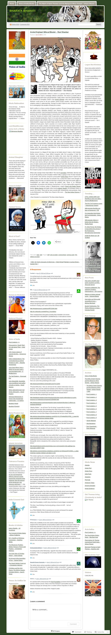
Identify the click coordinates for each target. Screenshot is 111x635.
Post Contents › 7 (92, 412)
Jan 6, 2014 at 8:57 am (42, 578)
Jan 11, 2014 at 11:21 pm (40, 289)
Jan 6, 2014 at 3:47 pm (53, 562)
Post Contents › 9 (92, 417)
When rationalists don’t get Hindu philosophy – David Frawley (16, 392)
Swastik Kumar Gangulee (37, 562)
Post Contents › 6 (92, 409)
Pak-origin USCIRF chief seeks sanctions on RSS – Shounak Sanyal (92, 282)
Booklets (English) (14, 406)
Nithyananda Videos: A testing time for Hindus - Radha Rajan (92, 222)
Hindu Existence (90, 488)
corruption (63, 173)
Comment (73, 624)
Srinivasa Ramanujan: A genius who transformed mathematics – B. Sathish (16, 398)
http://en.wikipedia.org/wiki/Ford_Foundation (43, 311)
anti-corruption (54, 254)
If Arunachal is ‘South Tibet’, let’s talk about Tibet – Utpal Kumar (17, 347)
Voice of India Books (26, 4)
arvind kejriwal (62, 254)
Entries (15, 24)
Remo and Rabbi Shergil (73, 186)
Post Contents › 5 (92, 406)
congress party (70, 254)
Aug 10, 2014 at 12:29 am (43, 273)
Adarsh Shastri (62, 188)
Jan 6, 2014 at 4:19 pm (50, 547)
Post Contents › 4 (92, 403)
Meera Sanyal (39, 188)
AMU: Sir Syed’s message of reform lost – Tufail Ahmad (47, 262)
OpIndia (87, 465)
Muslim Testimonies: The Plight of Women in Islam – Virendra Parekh (92, 308)
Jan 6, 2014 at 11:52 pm (45, 519)
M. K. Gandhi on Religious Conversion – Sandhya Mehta (16, 540)
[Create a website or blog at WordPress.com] (52, 631)
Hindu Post (88, 468)
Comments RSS (24, 24)
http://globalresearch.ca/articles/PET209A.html (43, 308)
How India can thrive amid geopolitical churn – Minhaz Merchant (92, 301)
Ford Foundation (56, 581)
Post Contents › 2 (92, 397)
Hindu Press (88, 471)
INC (76, 254)
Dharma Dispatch (90, 485)
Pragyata (87, 480)
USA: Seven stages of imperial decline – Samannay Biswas (17, 354)
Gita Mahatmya (91, 423)
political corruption (35, 256)
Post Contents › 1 (92, 394)
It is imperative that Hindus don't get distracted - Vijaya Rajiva (93, 215)
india (38, 254)
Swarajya (87, 477)
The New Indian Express (72, 192)
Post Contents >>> (14, 342)
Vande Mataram (91, 420)
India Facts (88, 474)
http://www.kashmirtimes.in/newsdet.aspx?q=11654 (45, 384)
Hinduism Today (89, 483)
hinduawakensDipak (36, 547)
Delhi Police (64, 176)
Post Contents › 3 (92, 400)
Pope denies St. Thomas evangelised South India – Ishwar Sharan (92, 542)
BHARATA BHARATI (22, 10)
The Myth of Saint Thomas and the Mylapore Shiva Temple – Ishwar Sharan (66, 4)
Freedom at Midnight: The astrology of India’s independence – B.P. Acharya (93, 289)
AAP (77, 180)
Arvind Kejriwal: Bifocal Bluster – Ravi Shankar (49, 32)
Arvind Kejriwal (59, 99)
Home (12, 4)
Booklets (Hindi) (13, 403)
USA (41, 254)
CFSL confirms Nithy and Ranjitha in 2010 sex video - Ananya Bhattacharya (93, 198)
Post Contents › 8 (92, 415)
